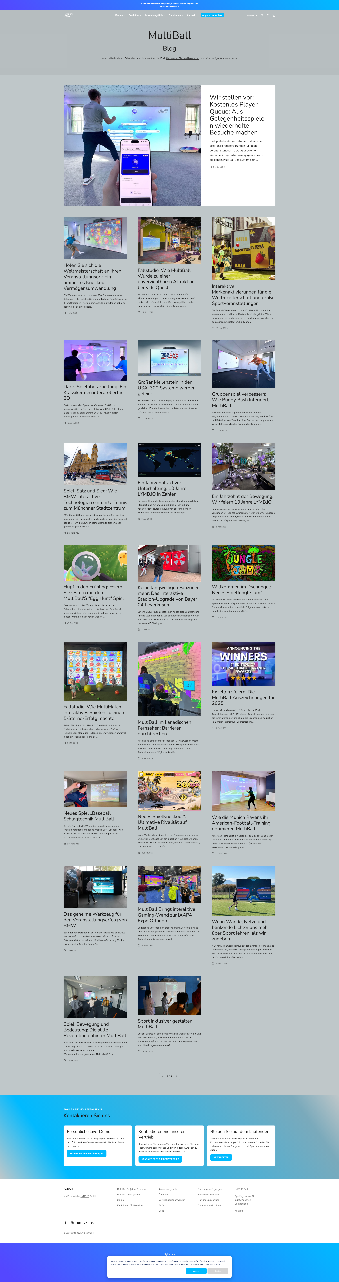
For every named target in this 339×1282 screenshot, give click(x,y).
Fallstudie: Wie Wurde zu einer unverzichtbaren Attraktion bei (166, 279)
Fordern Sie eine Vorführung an (86, 1153)
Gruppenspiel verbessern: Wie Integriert (240, 400)
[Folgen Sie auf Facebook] (65, 1223)
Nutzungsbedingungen (210, 1189)
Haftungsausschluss (208, 1199)
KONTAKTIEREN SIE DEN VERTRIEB (160, 1159)
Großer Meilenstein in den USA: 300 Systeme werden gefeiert (167, 388)
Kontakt (191, 15)
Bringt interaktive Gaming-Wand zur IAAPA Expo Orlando (166, 915)
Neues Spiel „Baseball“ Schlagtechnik (89, 816)
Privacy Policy (174, 1264)
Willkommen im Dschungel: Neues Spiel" (241, 590)
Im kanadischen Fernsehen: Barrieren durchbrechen (164, 728)
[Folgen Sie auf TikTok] (85, 1223)
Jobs (161, 1210)
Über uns (163, 1194)
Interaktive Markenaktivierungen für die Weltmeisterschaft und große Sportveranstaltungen (243, 295)
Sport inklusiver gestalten (165, 1024)
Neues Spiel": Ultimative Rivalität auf (162, 822)
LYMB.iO (85, 1196)
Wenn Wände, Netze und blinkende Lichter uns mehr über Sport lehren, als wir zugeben (240, 930)
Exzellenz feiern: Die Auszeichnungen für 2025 (243, 698)
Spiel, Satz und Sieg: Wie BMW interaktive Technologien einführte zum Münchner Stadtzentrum (95, 499)
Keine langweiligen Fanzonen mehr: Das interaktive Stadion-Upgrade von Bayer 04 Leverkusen (169, 596)
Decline (218, 1271)
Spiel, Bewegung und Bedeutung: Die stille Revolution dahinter (95, 1030)
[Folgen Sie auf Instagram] (72, 1223)
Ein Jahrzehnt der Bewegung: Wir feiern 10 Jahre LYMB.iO (242, 499)
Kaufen (119, 15)
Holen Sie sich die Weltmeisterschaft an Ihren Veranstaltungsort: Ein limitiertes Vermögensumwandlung (92, 277)
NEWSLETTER (221, 1157)
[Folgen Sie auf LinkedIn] (92, 1223)
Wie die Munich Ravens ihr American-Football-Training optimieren (241, 823)
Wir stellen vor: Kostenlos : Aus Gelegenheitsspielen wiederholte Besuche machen (237, 115)
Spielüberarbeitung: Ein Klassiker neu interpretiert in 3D (95, 392)
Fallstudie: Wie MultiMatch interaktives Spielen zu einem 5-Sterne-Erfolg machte (94, 713)
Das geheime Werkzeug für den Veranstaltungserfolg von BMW (95, 920)
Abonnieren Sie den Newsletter (182, 58)
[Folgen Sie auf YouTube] (79, 1223)
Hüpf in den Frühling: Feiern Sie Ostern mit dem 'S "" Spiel (94, 592)
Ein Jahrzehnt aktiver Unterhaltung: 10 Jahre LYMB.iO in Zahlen (162, 488)
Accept (196, 1271)
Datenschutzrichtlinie (209, 1205)
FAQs (161, 1205)
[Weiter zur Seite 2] (176, 1076)
